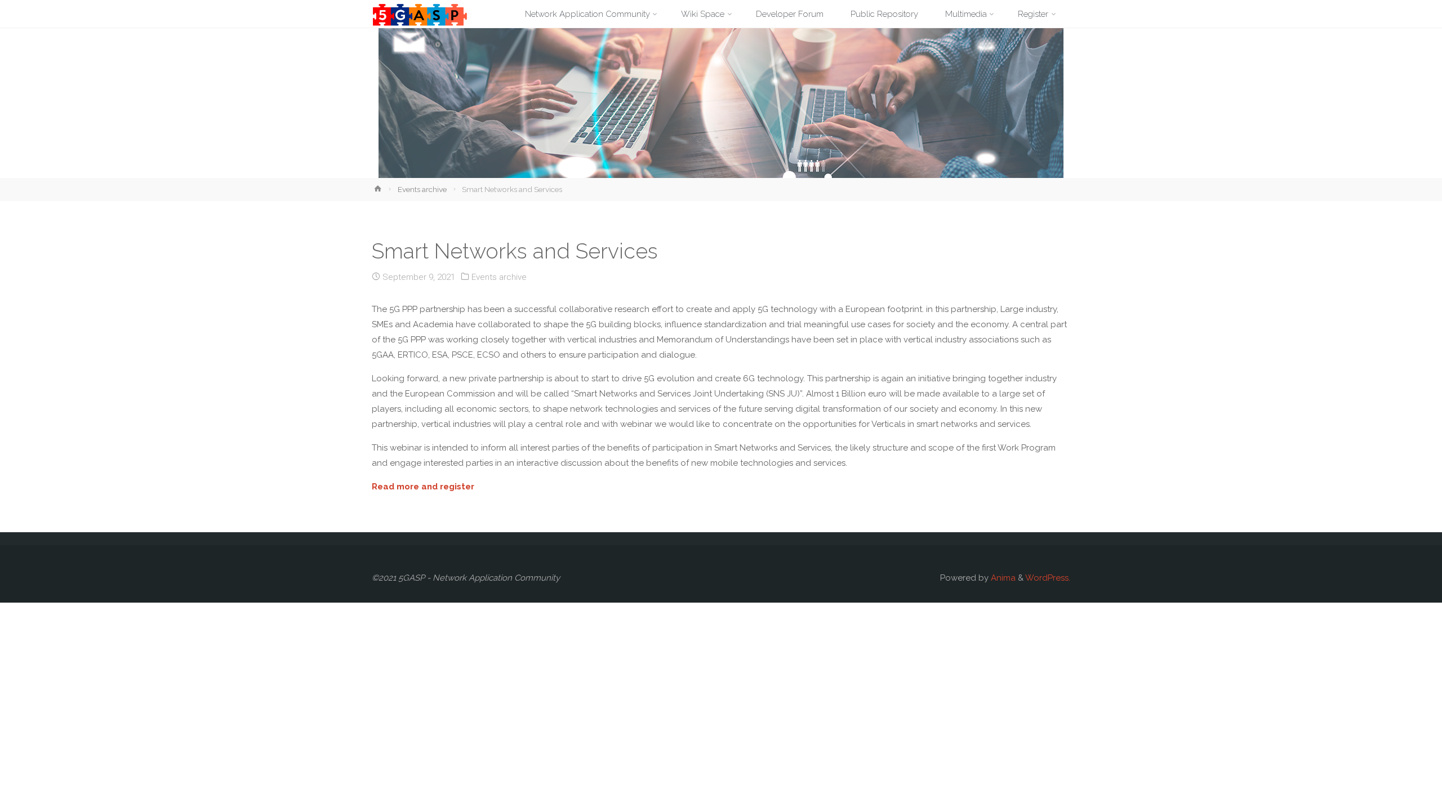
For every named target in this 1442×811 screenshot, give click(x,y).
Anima (1002, 578)
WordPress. (1047, 578)
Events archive (422, 189)
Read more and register (423, 487)
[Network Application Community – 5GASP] (420, 14)
